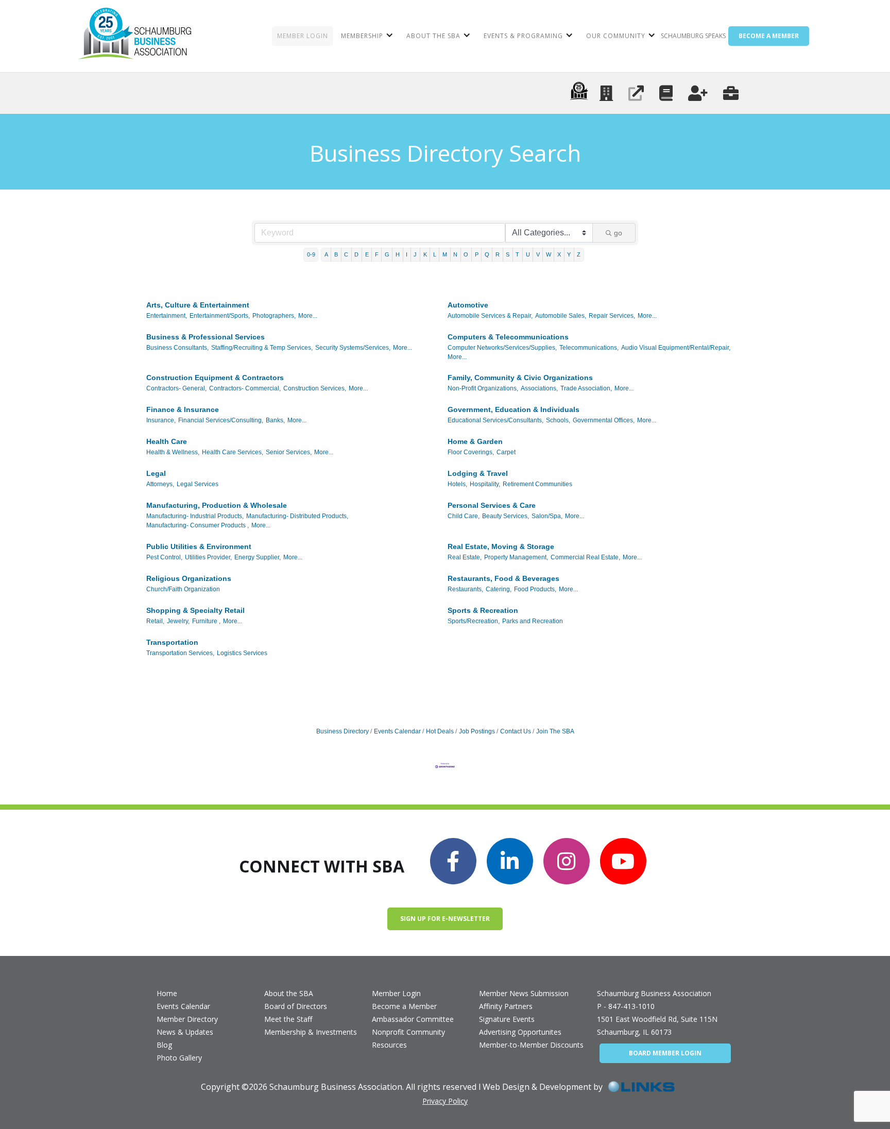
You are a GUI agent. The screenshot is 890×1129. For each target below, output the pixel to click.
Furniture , (206, 621)
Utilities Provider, (208, 557)
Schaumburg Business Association (654, 993)
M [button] (444, 254)
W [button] (548, 254)
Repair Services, (612, 315)
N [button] (455, 254)
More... (307, 315)
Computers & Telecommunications (508, 337)
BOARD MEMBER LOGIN (665, 1053)
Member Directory (187, 1019)
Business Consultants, (177, 347)
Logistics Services (242, 653)
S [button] (507, 254)
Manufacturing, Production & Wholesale (216, 505)
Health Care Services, (232, 452)
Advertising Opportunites (520, 1032)
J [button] (415, 254)
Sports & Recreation (483, 610)
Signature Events (507, 1019)
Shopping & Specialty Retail (195, 610)
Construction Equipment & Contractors (215, 377)
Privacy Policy (445, 1101)
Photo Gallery (179, 1058)
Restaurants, (465, 589)
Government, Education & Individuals (513, 409)
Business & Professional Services (205, 337)
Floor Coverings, (471, 452)
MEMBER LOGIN (302, 35)
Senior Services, (289, 452)
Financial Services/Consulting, (220, 420)
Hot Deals (440, 731)
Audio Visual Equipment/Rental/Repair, (675, 347)
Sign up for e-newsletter (445, 918)
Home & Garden (475, 441)
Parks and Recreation (532, 621)
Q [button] (487, 254)
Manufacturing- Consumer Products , (197, 525)
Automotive (468, 305)
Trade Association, (586, 388)
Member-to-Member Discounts (531, 1045)
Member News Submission (524, 993)
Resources (389, 1045)
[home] (134, 36)
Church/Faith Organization (183, 589)
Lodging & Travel (478, 473)
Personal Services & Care (492, 505)
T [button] (517, 254)
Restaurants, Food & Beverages (503, 578)
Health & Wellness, (172, 452)
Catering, (498, 589)
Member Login (396, 993)
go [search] (618, 233)
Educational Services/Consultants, (495, 420)
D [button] (356, 254)
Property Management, (516, 557)
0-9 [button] (311, 254)
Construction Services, (314, 388)
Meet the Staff (288, 1019)
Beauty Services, (505, 516)
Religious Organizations (188, 578)
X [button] (559, 254)
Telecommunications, (589, 347)
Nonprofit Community (408, 1032)
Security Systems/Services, (352, 347)
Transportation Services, (180, 653)
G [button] (387, 254)
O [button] (466, 254)
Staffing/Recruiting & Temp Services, (262, 347)
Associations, (539, 388)
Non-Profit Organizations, (483, 388)
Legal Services (197, 484)
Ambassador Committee (413, 1019)
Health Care (166, 441)
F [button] (377, 254)
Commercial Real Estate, (585, 557)
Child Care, (464, 516)
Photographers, (274, 315)
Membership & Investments (310, 1032)
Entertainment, (166, 315)
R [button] (497, 254)
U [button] (528, 254)
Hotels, (457, 484)
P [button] (476, 254)
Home (167, 993)
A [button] (326, 254)
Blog (164, 1045)
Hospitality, (485, 484)
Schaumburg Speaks (693, 35)
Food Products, (535, 589)
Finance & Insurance (182, 409)
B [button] (336, 254)
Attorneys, (160, 484)
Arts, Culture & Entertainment (197, 305)
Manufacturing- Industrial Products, (195, 516)
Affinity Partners (506, 1006)
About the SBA (288, 993)
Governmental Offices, (604, 420)
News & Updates (185, 1032)
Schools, (558, 420)
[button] (366, 36)
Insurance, (161, 420)
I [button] (406, 254)
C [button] (346, 254)
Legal (156, 473)
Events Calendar (397, 731)
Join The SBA (555, 731)
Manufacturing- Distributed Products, (297, 516)
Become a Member (404, 1006)
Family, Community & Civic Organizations (520, 377)
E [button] (367, 254)
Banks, (275, 420)
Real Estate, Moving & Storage (501, 546)
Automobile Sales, (560, 315)
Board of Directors (295, 1006)
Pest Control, (164, 557)
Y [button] (569, 254)
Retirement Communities (537, 484)
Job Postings (477, 731)
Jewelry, (178, 621)
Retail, (155, 621)
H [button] (398, 254)
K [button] (425, 254)
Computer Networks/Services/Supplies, (502, 347)
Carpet (506, 452)
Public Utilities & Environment (198, 546)
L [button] (434, 254)
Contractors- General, (176, 388)
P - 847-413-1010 (626, 1006)
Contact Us (515, 731)
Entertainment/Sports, (220, 315)
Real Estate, (465, 557)
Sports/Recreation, (474, 621)
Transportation (172, 642)
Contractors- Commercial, (245, 388)
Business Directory (342, 731)
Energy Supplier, (257, 557)
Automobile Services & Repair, (490, 315)
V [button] (538, 254)
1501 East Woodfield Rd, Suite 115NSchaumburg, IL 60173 (657, 1025)
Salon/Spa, (547, 516)
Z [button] (578, 254)
